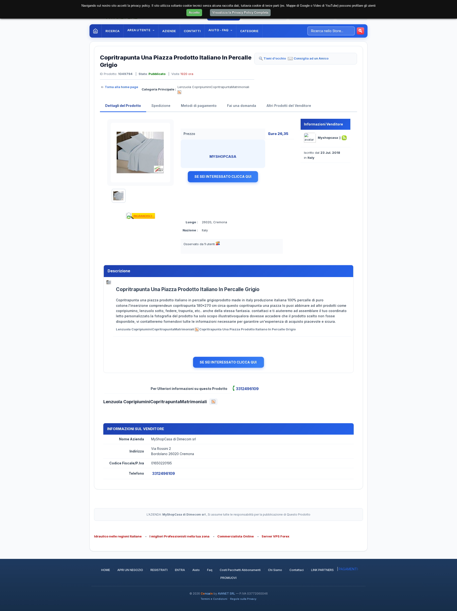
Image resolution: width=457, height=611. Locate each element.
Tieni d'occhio (274, 58)
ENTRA (180, 570)
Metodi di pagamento (199, 106)
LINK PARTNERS (322, 570)
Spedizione (160, 106)
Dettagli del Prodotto (123, 106)
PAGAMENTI (348, 569)
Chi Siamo (275, 570)
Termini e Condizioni (214, 599)
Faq (209, 570)
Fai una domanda (241, 106)
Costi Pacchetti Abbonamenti (240, 570)
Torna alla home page (121, 87)
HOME (105, 570)
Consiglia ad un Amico (311, 58)
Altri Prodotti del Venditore (289, 106)
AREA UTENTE (139, 30)
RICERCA (112, 31)
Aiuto (196, 570)
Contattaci (296, 570)
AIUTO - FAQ (219, 30)
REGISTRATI (159, 570)
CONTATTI (192, 31)
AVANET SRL (226, 593)
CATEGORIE (249, 31)
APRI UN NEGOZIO (130, 570)
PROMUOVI (228, 578)
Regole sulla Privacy (243, 599)
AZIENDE (169, 31)
